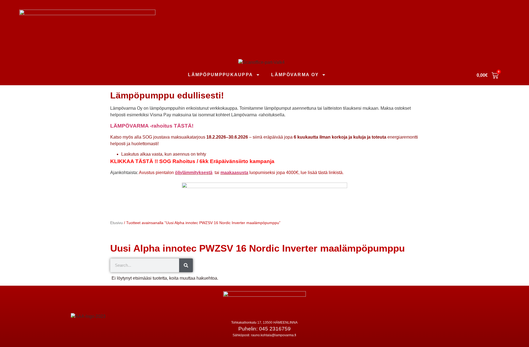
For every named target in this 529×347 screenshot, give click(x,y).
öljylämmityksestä (193, 172)
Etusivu (116, 223)
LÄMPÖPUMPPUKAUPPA (220, 74)
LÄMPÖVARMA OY (295, 74)
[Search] (186, 265)
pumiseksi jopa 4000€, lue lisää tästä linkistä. (299, 172)
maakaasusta (234, 172)
